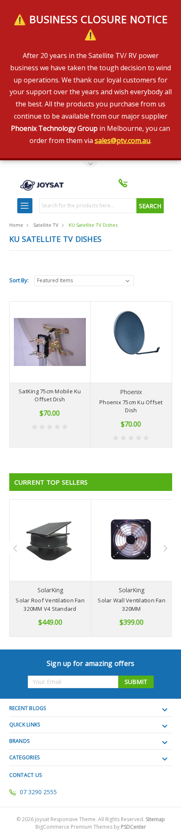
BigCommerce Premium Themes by (90, 826)
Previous (15, 548)
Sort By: (19, 280)
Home (16, 225)
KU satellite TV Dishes (93, 225)
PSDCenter (133, 826)
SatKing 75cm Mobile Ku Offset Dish (50, 395)
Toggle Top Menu (90, 165)
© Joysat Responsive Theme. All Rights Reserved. (90, 819)
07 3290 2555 (38, 792)
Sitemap (155, 819)
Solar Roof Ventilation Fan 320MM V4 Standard (50, 604)
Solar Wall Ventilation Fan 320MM (131, 604)
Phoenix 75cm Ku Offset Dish (131, 406)
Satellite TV (46, 225)
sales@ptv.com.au (122, 140)
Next (166, 548)
